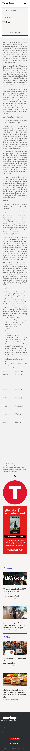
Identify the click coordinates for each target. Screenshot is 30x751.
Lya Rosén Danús (16, 32)
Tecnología (14, 598)
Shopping (13, 665)
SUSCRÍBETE (15, 739)
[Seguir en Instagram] (15, 476)
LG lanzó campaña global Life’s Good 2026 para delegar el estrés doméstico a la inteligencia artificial (14, 592)
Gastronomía (14, 699)
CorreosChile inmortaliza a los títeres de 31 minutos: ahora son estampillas (14, 660)
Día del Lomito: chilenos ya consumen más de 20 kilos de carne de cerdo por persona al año (14, 693)
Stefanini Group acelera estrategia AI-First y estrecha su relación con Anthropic (14, 625)
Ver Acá (10, 361)
